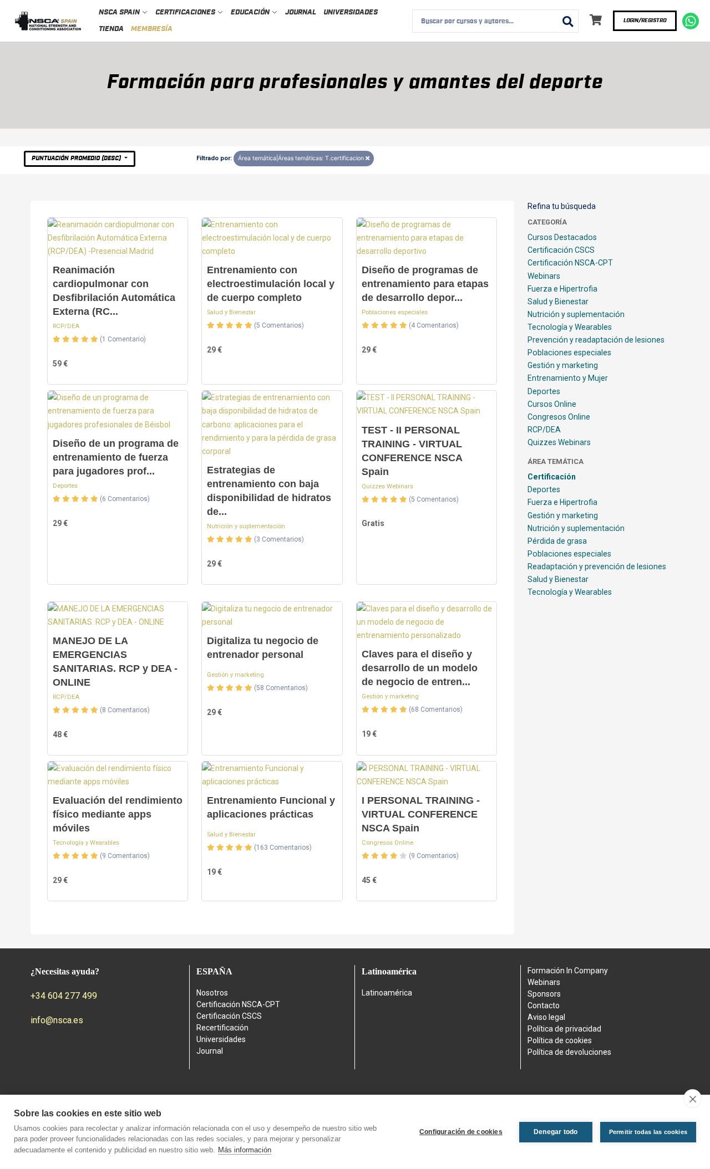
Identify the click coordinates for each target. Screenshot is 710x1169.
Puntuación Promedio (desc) (77, 158)
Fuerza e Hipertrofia (562, 288)
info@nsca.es (57, 1020)
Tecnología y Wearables (86, 842)
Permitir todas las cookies (648, 1132)
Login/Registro (644, 20)
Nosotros (212, 992)
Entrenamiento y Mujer (568, 378)
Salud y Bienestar (231, 312)
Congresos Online (387, 842)
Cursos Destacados (562, 237)
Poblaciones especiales (395, 312)
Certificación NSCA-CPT (570, 262)
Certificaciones (186, 12)
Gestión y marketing (235, 674)
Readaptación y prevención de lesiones (597, 566)
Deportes (65, 485)
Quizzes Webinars (387, 486)
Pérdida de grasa (557, 541)
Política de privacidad (564, 1028)
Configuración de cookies (461, 1132)
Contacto (544, 1005)
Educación (251, 12)
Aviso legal (546, 1017)
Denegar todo (555, 1132)
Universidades (350, 12)
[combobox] (495, 21)
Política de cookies (560, 1040)
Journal (300, 12)
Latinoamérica (387, 992)
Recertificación (222, 1027)
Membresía (152, 29)
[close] (692, 1098)
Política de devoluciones (569, 1052)
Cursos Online (552, 404)
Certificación (552, 476)
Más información (244, 1150)
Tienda (111, 29)
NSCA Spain (120, 12)
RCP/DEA (66, 326)
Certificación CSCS (561, 250)
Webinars (544, 276)
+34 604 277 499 (64, 996)
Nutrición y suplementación (246, 526)
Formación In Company (568, 970)
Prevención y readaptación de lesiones (596, 339)
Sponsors (544, 993)
